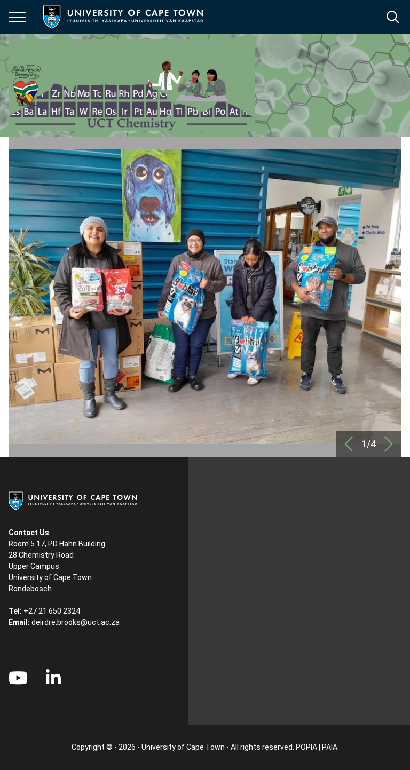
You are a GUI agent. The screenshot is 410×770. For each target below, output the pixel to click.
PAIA (329, 747)
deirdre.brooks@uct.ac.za (75, 622)
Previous (348, 444)
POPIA (306, 747)
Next (388, 444)
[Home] (73, 500)
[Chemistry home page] (132, 85)
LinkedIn (53, 677)
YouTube (18, 677)
